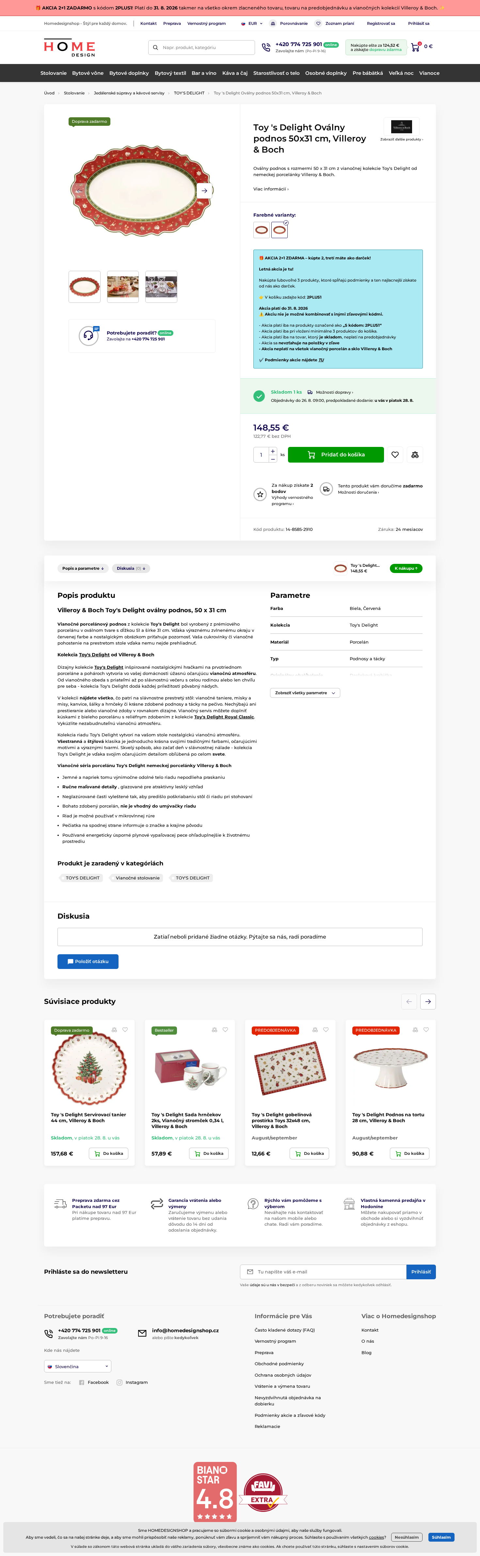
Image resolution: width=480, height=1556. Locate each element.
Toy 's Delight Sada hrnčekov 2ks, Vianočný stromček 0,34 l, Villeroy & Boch (188, 1120)
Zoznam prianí (340, 23)
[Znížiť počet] (273, 459)
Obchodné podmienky (279, 1363)
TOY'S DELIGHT (189, 92)
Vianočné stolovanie (138, 877)
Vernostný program (206, 23)
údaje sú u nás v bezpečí (272, 1285)
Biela (355, 608)
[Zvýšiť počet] (273, 451)
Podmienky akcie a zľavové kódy (290, 1415)
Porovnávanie (294, 23)
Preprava (172, 23)
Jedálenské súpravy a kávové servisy (129, 92)
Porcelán (359, 642)
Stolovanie (74, 92)
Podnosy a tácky (367, 658)
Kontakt (148, 23)
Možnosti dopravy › (334, 392)
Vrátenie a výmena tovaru (282, 1386)
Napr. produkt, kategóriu (189, 47)
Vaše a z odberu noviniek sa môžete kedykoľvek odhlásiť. (316, 1285)
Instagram (137, 1382)
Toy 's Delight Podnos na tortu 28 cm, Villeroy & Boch (388, 1117)
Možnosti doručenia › (358, 492)
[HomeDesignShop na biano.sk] (214, 1492)
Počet (261, 455)
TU (321, 359)
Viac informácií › (271, 188)
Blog (366, 1352)
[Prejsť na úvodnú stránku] (69, 48)
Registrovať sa (381, 23)
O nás (367, 1341)
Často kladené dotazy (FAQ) (285, 1330)
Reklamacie (267, 1426)
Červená (372, 608)
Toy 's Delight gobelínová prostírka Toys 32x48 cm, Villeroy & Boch (282, 1120)
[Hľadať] (155, 47)
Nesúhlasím (407, 1537)
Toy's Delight (364, 625)
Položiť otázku (91, 961)
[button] (204, 191)
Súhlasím (441, 1537)
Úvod (49, 92)
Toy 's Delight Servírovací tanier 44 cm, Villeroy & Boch (88, 1117)
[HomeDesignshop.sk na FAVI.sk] (263, 1492)
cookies (376, 1537)
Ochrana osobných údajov (283, 1375)
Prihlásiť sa (418, 23)
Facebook (98, 1382)
